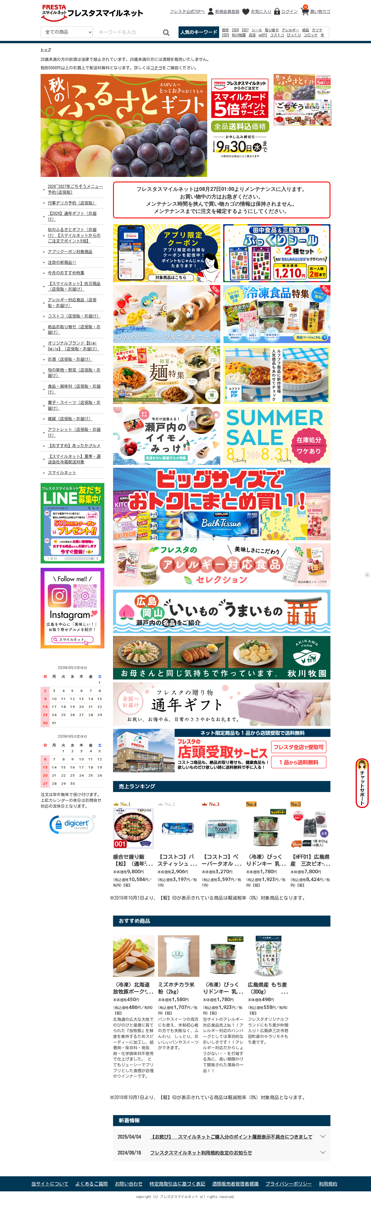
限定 (225, 30)
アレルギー (290, 30)
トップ (46, 50)
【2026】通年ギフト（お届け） (72, 216)
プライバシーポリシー (288, 1184)
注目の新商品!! (62, 262)
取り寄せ (272, 30)
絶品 (305, 30)
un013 (263, 35)
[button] (72, 826)
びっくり (294, 35)
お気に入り (261, 12)
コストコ (277, 35)
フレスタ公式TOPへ (187, 12)
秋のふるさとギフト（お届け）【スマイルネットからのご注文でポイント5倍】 (74, 235)
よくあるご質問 (91, 1184)
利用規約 (328, 1184)
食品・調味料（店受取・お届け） (74, 389)
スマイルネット (62, 473)
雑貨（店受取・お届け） (70, 419)
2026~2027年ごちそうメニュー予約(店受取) (75, 189)
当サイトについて (49, 1184)
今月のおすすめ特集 (66, 273)
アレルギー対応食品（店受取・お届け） (72, 303)
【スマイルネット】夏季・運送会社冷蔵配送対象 (74, 459)
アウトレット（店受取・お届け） (74, 432)
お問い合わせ (129, 1184)
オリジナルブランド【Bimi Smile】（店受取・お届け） (73, 346)
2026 (235, 30)
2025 (225, 35)
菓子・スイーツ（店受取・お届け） (74, 405)
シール (257, 30)
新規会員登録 (227, 12)
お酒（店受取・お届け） (70, 359)
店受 (252, 35)
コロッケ (311, 35)
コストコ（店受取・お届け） (74, 316)
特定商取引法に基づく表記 (177, 1184)
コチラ (156, 68)
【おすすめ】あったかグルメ (74, 446)
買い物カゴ (317, 9)
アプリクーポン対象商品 (70, 252)
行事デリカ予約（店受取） (72, 203)
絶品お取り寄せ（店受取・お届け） (74, 330)
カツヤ (317, 30)
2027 (245, 30)
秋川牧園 (239, 35)
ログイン (289, 12)
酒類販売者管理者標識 (235, 1184)
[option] (156, 125)
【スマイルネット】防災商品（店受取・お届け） (74, 286)
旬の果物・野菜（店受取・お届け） (74, 373)
